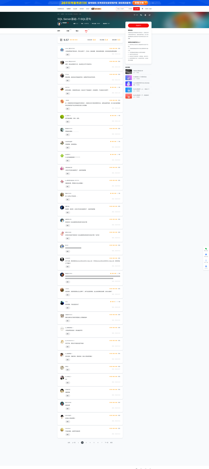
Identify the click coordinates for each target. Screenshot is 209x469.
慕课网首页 (60, 8)
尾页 (111, 442)
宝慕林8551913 (68, 314)
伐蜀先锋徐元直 (68, 167)
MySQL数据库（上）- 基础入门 (141, 89)
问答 (68, 31)
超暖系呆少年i (68, 219)
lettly (66, 301)
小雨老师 (64, 22)
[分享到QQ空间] (145, 15)
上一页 (73, 442)
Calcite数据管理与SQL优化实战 (141, 83)
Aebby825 (67, 258)
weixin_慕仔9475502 (70, 48)
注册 (150, 8)
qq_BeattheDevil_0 (69, 340)
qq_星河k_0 (68, 115)
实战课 (75, 8)
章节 (58, 31)
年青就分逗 (67, 389)
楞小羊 (66, 245)
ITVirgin (67, 74)
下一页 (106, 442)
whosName (68, 428)
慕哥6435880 (68, 232)
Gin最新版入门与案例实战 (139, 76)
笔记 (77, 31)
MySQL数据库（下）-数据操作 (141, 95)
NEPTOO (67, 87)
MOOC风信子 (68, 415)
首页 (58, 14)
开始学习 (138, 25)
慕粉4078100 (68, 193)
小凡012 (67, 288)
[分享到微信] (141, 15)
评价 (86, 31)
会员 (97, 8)
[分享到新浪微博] (150, 15)
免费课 (69, 8)
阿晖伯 (66, 366)
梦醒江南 (67, 206)
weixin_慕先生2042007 (70, 61)
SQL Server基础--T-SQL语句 (71, 14)
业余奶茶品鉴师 (68, 141)
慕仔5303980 (68, 402)
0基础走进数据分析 (138, 70)
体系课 (82, 8)
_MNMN (67, 100)
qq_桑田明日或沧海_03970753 (72, 180)
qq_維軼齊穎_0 (68, 353)
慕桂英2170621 (68, 273)
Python (130, 8)
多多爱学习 (67, 154)
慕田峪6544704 (68, 128)
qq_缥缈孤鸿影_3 (69, 327)
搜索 (137, 8)
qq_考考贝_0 (68, 376)
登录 (146, 8)
